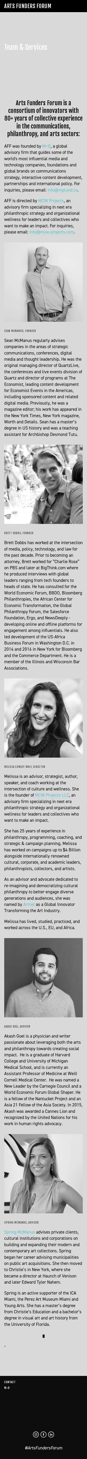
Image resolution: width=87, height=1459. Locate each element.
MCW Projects (51, 200)
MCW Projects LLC (52, 795)
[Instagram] (36, 1434)
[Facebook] (43, 1434)
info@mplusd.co (62, 190)
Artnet (29, 904)
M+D (46, 146)
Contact (9, 1382)
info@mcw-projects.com (52, 232)
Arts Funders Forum (27, 6)
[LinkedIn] (51, 1434)
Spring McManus (19, 1232)
